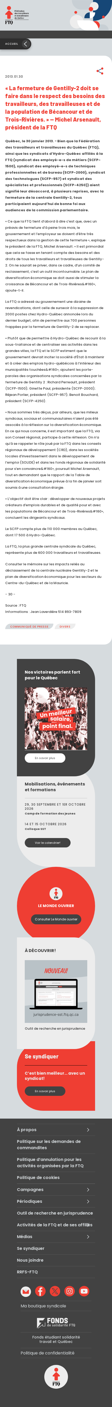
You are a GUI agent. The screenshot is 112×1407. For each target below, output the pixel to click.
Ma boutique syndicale (43, 1306)
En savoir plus (45, 758)
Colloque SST (35, 829)
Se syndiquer (31, 1248)
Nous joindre (30, 1260)
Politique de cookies (38, 1178)
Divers (65, 627)
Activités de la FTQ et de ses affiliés (54, 1225)
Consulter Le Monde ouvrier (56, 919)
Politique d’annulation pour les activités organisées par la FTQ (50, 1163)
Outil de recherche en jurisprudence (55, 1213)
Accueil (11, 44)
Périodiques (29, 1201)
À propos (26, 1130)
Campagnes (30, 1190)
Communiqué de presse (29, 627)
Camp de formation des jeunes (50, 813)
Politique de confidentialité (47, 1353)
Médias (24, 1237)
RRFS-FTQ (27, 1272)
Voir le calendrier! (47, 843)
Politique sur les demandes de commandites (49, 1144)
